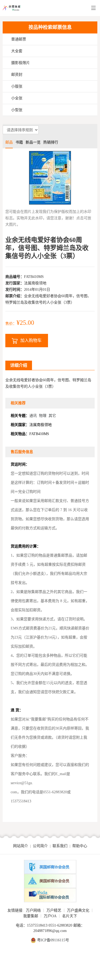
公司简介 (40, 846)
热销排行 (50, 142)
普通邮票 (18, 39)
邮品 (9, 142)
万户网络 (33, 910)
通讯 (33, 416)
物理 (42, 416)
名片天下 (69, 916)
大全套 (16, 51)
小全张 (16, 98)
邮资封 (16, 75)
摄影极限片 (20, 63)
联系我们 (60, 846)
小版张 (16, 86)
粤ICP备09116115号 (53, 940)
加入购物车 (31, 340)
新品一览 (33, 142)
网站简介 (20, 846)
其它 (52, 416)
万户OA (50, 916)
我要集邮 (30, 916)
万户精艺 (53, 910)
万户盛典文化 (78, 910)
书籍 (19, 142)
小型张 (16, 110)
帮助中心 (79, 846)
